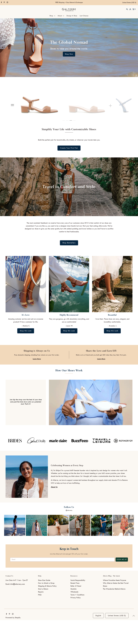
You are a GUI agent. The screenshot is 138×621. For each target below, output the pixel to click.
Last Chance (84, 16)
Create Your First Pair (69, 148)
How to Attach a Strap (46, 583)
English (98, 616)
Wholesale (74, 592)
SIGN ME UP (122, 559)
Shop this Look (26, 331)
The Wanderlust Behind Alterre (114, 589)
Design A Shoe (72, 16)
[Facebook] (1, 3)
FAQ (39, 595)
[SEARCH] (127, 9)
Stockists (73, 589)
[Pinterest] (4, 3)
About (60, 16)
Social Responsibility (78, 580)
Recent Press (75, 583)
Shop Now (69, 54)
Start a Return (43, 589)
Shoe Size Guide (44, 580)
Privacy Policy (76, 598)
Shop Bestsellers (69, 243)
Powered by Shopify (13, 618)
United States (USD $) (129, 2)
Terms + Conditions (77, 595)
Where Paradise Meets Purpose (114, 580)
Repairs (41, 592)
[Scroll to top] (133, 615)
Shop (51, 16)
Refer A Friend (76, 586)
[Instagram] (7, 3)
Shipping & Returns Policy (47, 586)
